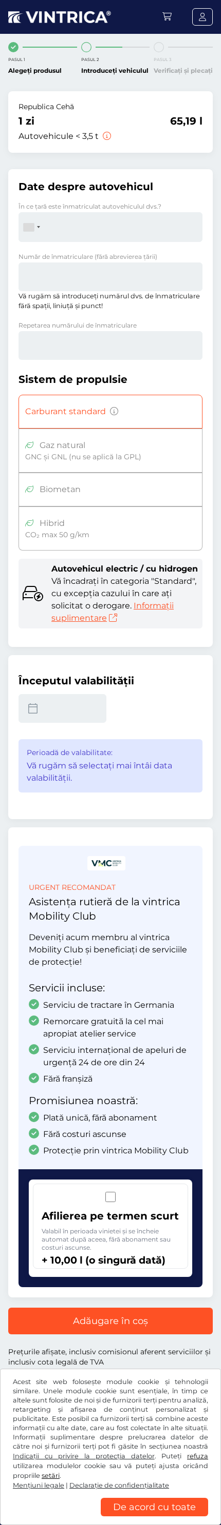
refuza (197, 1456)
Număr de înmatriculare (88, 256)
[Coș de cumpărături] (167, 17)
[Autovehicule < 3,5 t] (106, 136)
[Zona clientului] (202, 17)
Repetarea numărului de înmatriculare (78, 325)
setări (51, 1475)
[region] (110, 1517)
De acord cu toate (154, 1507)
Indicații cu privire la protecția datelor (84, 1456)
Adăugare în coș (110, 1321)
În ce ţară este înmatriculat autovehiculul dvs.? (90, 206)
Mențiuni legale (38, 1485)
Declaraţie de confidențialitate (119, 1485)
